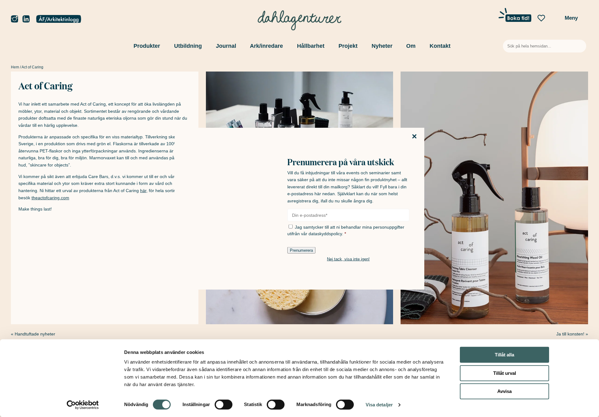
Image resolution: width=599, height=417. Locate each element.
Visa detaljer (379, 404)
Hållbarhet (310, 46)
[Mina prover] (554, 19)
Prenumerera (301, 250)
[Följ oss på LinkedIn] (26, 19)
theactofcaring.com (50, 197)
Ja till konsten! (570, 333)
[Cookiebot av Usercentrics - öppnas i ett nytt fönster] (83, 405)
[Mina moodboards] (541, 18)
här (143, 190)
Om (411, 46)
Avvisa (504, 391)
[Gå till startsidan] (299, 19)
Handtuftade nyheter (35, 333)
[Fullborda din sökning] (580, 46)
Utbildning (188, 46)
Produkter (147, 46)
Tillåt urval (504, 373)
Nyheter (382, 46)
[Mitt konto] (58, 19)
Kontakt (440, 46)
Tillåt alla (504, 354)
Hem (15, 67)
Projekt (348, 46)
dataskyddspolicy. (326, 233)
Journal (226, 46)
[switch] (223, 405)
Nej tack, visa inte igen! (348, 258)
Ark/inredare (266, 46)
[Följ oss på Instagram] (14, 19)
